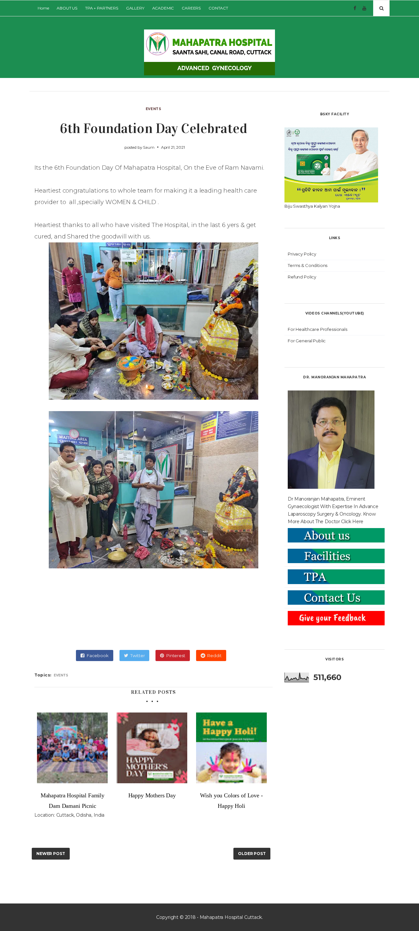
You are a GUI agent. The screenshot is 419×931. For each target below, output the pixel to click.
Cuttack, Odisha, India (80, 815)
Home (43, 8)
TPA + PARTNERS (101, 8)
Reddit (214, 655)
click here (352, 521)
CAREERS (191, 8)
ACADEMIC (163, 8)
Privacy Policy (302, 253)
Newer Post (50, 853)
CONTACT (218, 8)
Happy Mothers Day (152, 795)
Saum (148, 147)
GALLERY (135, 8)
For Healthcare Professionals (317, 329)
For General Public (307, 340)
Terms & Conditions (307, 265)
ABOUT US (67, 8)
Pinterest (175, 655)
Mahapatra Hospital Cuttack (231, 917)
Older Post (252, 853)
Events (153, 109)
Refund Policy (302, 276)
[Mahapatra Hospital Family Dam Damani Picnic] (72, 748)
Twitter (137, 655)
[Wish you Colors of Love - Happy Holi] (231, 748)
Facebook (98, 655)
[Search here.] (381, 8)
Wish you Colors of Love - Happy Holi (231, 800)
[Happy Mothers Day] (152, 748)
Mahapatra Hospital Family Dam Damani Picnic (72, 800)
